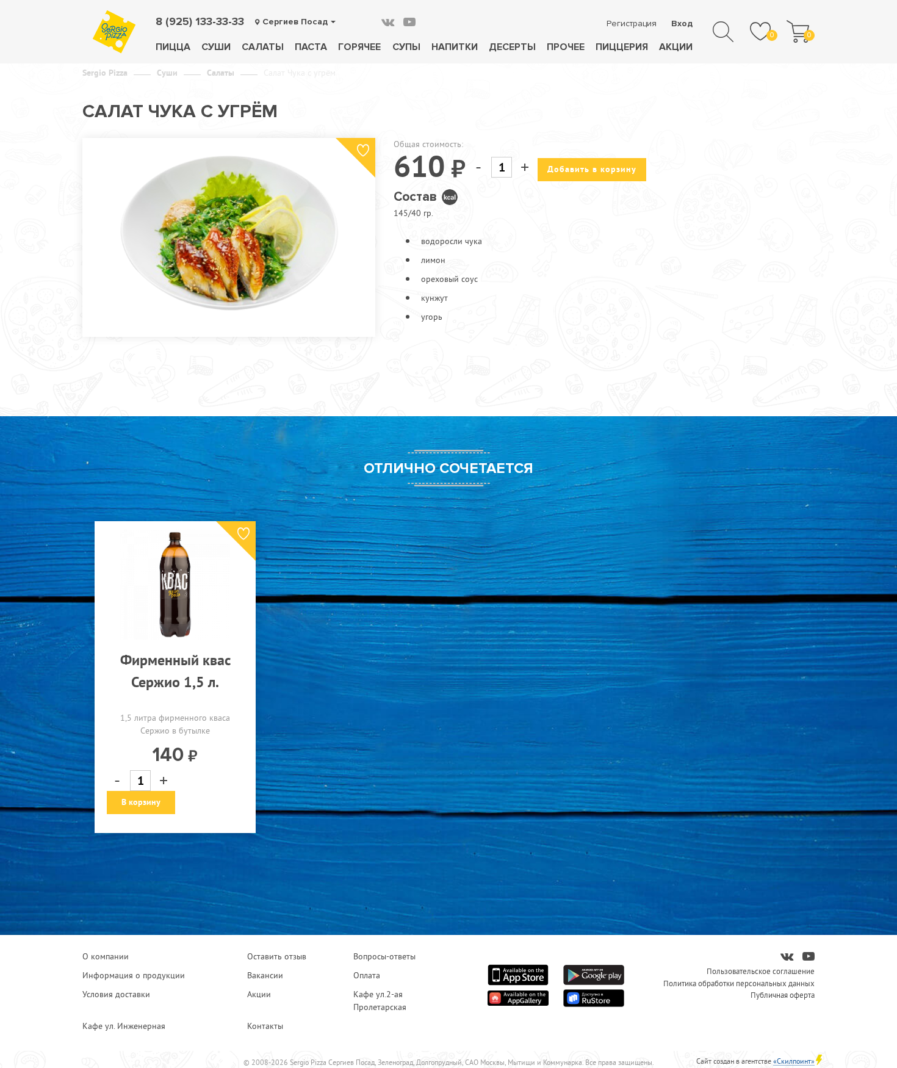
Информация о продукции (133, 975)
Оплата (366, 975)
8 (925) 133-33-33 (200, 21)
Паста (311, 47)
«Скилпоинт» (794, 1061)
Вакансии (265, 975)
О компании (105, 956)
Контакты (265, 1025)
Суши (216, 47)
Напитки (454, 47)
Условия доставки (116, 994)
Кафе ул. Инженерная (123, 1025)
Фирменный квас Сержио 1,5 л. (175, 671)
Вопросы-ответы (384, 956)
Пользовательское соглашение (761, 971)
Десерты (512, 47)
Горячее (359, 47)
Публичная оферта (783, 995)
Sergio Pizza (105, 72)
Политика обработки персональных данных (739, 983)
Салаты (263, 47)
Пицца (173, 47)
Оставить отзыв (276, 956)
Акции (676, 47)
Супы (406, 47)
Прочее (566, 47)
